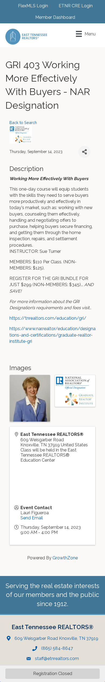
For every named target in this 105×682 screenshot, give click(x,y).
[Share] (84, 152)
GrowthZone (65, 557)
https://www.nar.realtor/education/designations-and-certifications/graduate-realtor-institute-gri (52, 335)
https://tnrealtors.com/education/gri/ (47, 318)
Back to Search (23, 122)
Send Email (31, 517)
